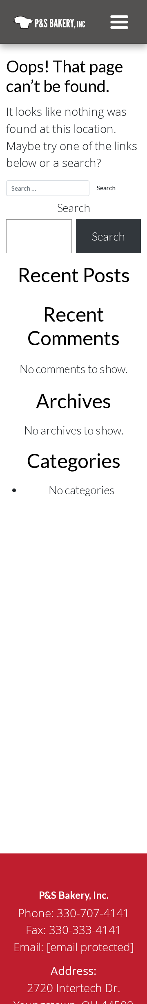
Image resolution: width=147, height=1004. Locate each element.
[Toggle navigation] (119, 22)
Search (73, 207)
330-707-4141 (93, 913)
